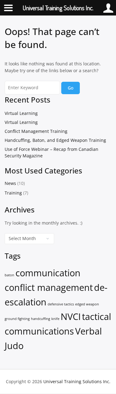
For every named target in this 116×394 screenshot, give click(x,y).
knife (55, 319)
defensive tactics (61, 304)
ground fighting (17, 319)
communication (47, 273)
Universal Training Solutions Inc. (76, 381)
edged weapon (87, 304)
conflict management (49, 287)
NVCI (71, 316)
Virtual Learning (21, 113)
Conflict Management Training (36, 131)
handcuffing (40, 319)
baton (9, 275)
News (10, 183)
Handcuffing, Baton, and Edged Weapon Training (55, 140)
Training (13, 193)
